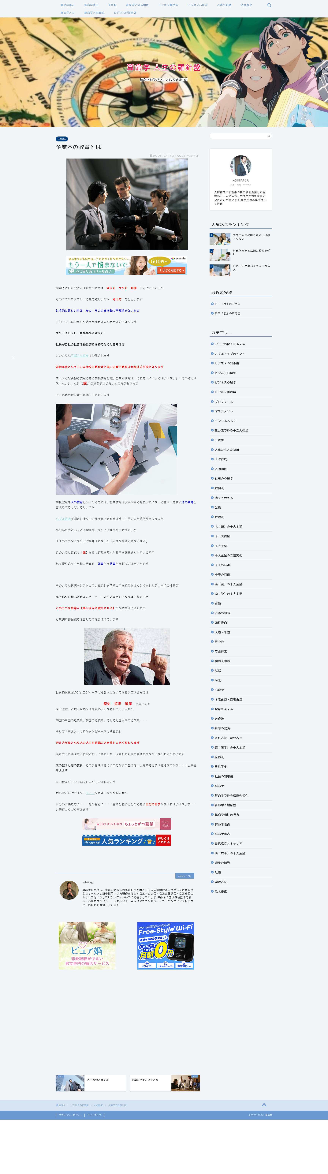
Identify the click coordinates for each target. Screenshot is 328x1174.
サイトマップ (94, 1115)
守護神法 (221, 651)
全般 (218, 507)
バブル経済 (63, 519)
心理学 (219, 690)
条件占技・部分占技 (228, 738)
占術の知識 (224, 5)
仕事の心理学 (224, 478)
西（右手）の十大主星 (230, 853)
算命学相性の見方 (227, 815)
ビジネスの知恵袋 (125, 12)
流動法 (219, 757)
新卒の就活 (222, 728)
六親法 (219, 517)
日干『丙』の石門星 (227, 304)
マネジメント (224, 411)
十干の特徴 (222, 565)
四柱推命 (246, 5)
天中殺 (112, 5)
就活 (218, 671)
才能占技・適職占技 (228, 699)
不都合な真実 (80, 356)
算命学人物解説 (94, 12)
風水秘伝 (221, 892)
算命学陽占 (68, 5)
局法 (218, 680)
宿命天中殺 (222, 661)
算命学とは (68, 12)
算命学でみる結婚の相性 (231, 796)
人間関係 (221, 469)
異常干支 (221, 767)
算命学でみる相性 (137, 5)
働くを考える (224, 498)
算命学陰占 (91, 5)
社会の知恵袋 (224, 776)
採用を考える (224, 709)
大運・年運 (222, 632)
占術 (218, 603)
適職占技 (221, 882)
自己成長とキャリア (228, 844)
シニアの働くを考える (230, 344)
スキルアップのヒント (230, 354)
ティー (90, 793)
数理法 (219, 719)
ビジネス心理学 (198, 5)
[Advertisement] (127, 1023)
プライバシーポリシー (70, 1115)
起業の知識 (222, 863)
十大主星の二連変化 (228, 555)
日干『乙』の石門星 (227, 313)
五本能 (219, 440)
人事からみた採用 (227, 450)
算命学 (219, 786)
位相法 (219, 488)
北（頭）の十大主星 (228, 527)
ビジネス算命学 (168, 5)
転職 (218, 872)
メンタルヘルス (225, 421)
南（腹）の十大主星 (228, 584)
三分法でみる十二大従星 (231, 430)
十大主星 (221, 546)
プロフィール (224, 402)
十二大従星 (222, 536)
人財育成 (62, 138)
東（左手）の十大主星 (230, 748)
